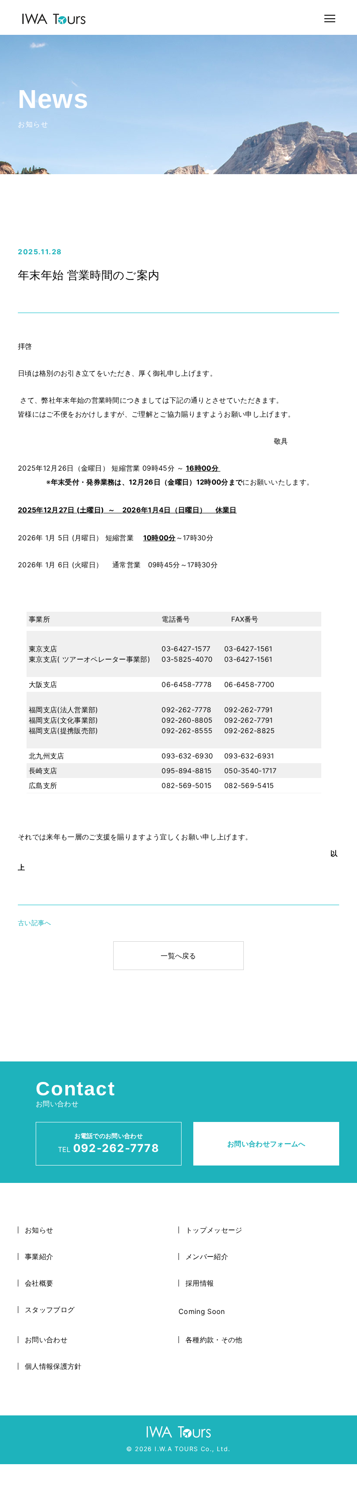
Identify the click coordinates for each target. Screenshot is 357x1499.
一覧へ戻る (178, 955)
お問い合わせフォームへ (266, 1143)
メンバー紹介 (206, 1256)
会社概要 (39, 1283)
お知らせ (39, 1229)
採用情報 (199, 1283)
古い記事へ (34, 923)
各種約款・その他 (213, 1339)
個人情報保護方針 (53, 1366)
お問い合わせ (46, 1339)
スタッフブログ (49, 1309)
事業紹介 (39, 1256)
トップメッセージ (213, 1229)
